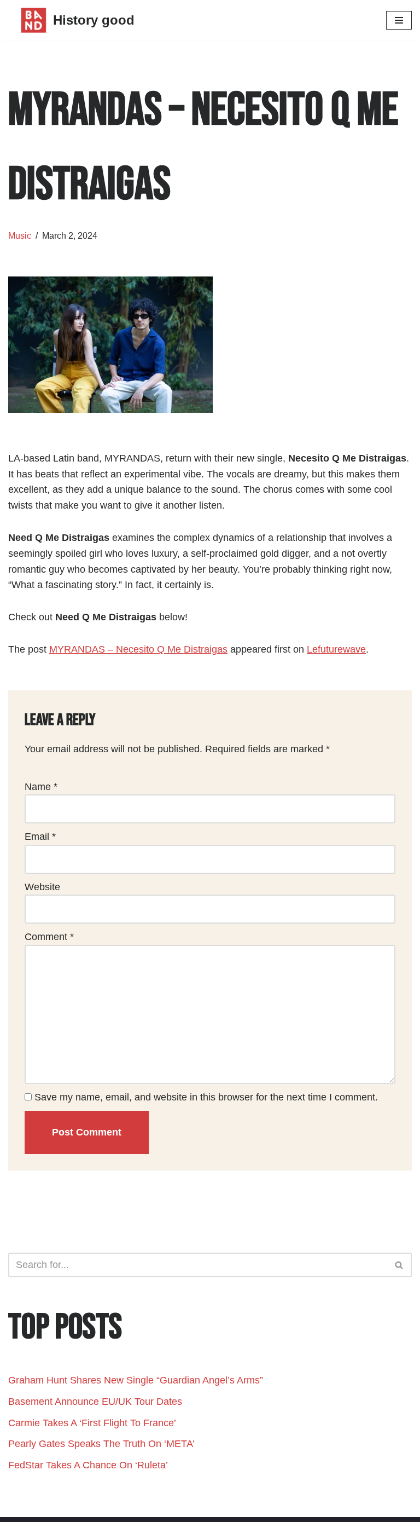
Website (42, 886)
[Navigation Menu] (399, 20)
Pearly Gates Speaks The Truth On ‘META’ (102, 1443)
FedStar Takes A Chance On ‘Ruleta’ (89, 1465)
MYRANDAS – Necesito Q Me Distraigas (138, 649)
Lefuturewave (336, 649)
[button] (399, 1265)
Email (40, 836)
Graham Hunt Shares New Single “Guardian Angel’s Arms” (135, 1380)
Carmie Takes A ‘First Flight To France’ (92, 1422)
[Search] (399, 1265)
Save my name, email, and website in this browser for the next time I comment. (206, 1097)
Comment (49, 936)
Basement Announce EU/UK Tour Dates (95, 1401)
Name (41, 786)
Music (19, 235)
